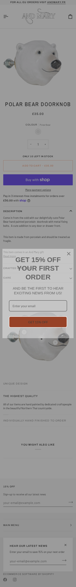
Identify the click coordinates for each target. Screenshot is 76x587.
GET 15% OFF (38, 322)
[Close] (69, 254)
